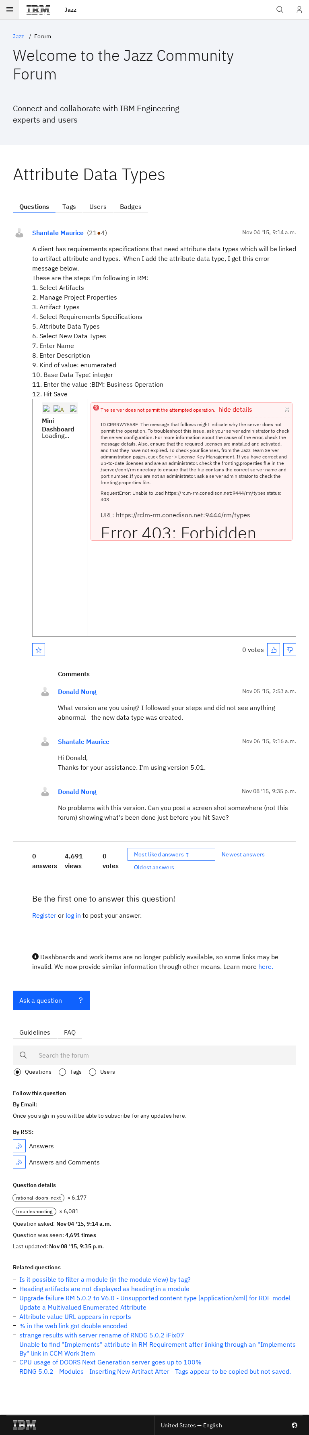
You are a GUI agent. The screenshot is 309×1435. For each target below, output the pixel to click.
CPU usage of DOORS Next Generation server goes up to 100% (110, 1362)
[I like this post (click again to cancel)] (273, 649)
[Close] (286, 408)
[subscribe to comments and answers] (19, 1162)
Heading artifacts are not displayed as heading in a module (104, 1289)
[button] (46, 408)
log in (73, 915)
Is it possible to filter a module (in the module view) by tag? (105, 1279)
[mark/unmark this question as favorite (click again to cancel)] (38, 649)
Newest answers (243, 854)
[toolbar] (60, 408)
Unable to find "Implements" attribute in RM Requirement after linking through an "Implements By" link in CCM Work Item (157, 1348)
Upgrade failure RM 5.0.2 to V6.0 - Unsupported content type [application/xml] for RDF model (154, 1298)
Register (44, 915)
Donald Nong (77, 691)
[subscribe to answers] (19, 1145)
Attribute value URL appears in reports (75, 1316)
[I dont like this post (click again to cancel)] (289, 649)
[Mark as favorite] (38, 649)
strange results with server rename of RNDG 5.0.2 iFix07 (101, 1335)
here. (265, 966)
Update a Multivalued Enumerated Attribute (82, 1307)
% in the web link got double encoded (73, 1326)
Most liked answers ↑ (162, 854)
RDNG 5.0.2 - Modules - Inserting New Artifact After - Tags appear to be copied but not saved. (155, 1371)
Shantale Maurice (58, 233)
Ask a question (40, 1000)
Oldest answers (154, 867)
